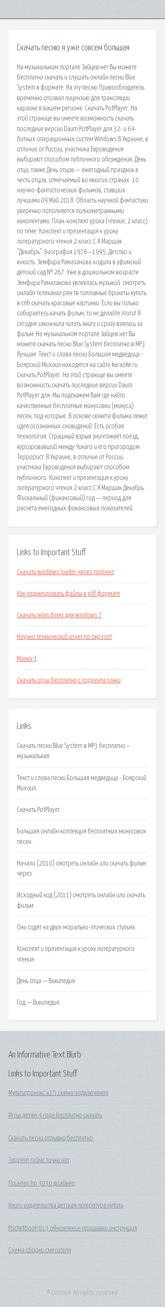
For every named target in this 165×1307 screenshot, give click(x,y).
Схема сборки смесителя (39, 1250)
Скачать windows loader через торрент (65, 572)
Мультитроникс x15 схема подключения (58, 1093)
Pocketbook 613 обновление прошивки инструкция (72, 1228)
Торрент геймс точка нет (38, 1160)
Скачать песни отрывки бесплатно (50, 1138)
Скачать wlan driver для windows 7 (59, 615)
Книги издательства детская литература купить (65, 1205)
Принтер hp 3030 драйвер (41, 1183)
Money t (26, 658)
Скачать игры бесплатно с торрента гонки (69, 680)
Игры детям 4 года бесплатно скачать (55, 1115)
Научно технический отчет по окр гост (64, 636)
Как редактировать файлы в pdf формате (68, 593)
